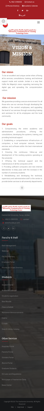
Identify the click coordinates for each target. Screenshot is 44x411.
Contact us (30, 2)
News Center (7, 385)
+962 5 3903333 (16, 2)
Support (30, 407)
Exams (4, 318)
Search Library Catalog (10, 329)
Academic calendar (9, 290)
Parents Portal (7, 352)
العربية (22, 15)
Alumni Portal (7, 363)
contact (26, 219)
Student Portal (7, 285)
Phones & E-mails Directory (12, 268)
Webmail (5, 251)
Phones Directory (13, 6)
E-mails (5, 324)
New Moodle (6, 302)
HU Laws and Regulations (11, 374)
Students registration (10, 296)
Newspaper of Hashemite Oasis (14, 380)
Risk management (9, 246)
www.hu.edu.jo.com (12, 223)
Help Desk (20, 407)
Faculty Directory (8, 257)
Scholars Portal (8, 357)
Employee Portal (8, 262)
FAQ (12, 407)
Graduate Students (9, 368)
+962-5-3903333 (11, 219)
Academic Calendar (31, 6)
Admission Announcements (12, 312)
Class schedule (7, 307)
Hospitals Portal (8, 346)
